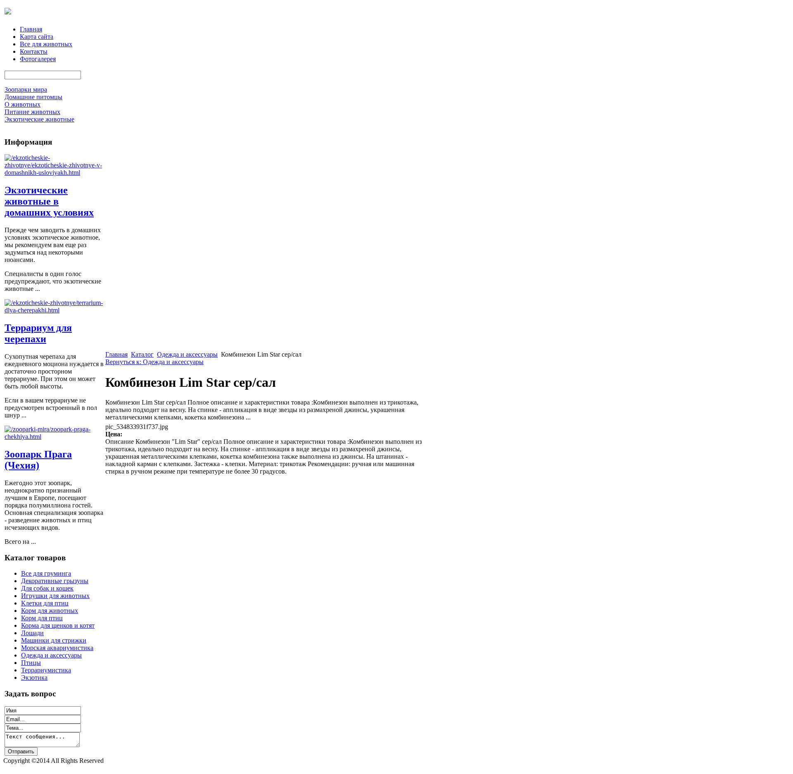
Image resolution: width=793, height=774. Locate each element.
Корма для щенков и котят (58, 625)
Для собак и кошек (47, 588)
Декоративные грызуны (54, 580)
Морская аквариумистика (57, 647)
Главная (31, 29)
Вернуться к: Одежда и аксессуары (154, 361)
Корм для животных (49, 610)
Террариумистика (46, 670)
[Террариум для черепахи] (54, 310)
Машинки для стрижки (53, 640)
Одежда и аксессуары (51, 655)
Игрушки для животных (55, 595)
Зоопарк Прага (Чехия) (38, 460)
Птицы (31, 662)
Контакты (33, 51)
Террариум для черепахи (38, 333)
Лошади (32, 632)
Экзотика (34, 677)
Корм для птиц (42, 618)
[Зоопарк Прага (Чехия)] (54, 436)
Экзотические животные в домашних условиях (49, 201)
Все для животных (46, 44)
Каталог (142, 354)
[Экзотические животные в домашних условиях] (54, 172)
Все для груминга (46, 573)
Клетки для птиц (45, 603)
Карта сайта (36, 36)
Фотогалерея (38, 58)
